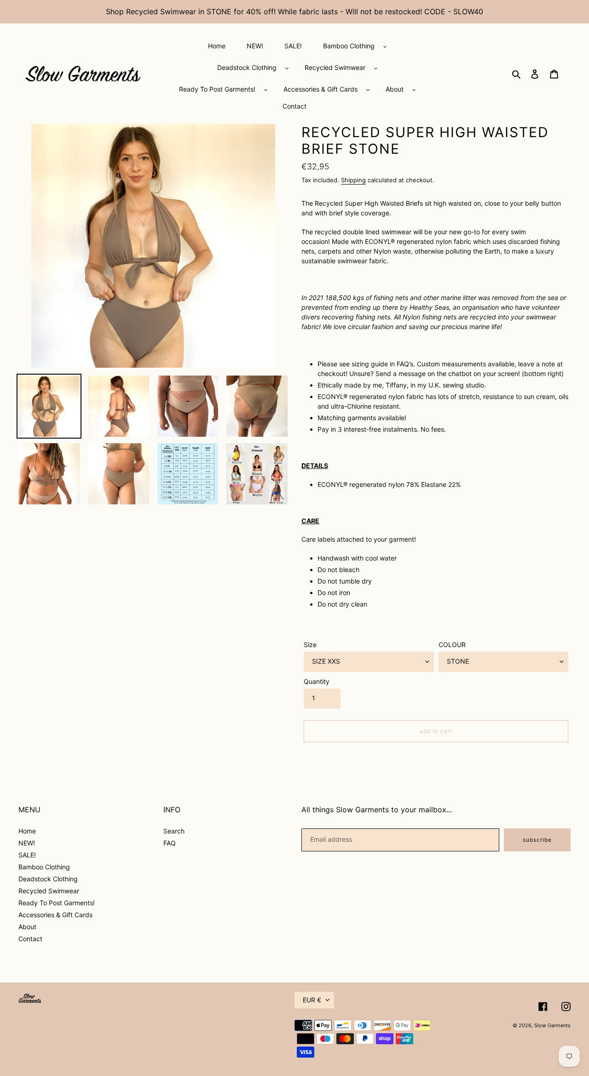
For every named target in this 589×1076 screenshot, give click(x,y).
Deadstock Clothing (48, 879)
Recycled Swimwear (48, 891)
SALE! (27, 855)
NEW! (26, 843)
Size (310, 644)
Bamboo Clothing (44, 867)
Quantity (316, 681)
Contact (30, 939)
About (27, 927)
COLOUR (452, 644)
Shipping (353, 180)
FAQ (169, 843)
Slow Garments (552, 1025)
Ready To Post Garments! (56, 903)
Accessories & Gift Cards (55, 915)
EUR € (312, 1000)
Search (174, 831)
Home (27, 831)
